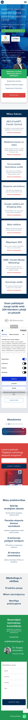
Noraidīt (14, 388)
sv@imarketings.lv (14, 674)
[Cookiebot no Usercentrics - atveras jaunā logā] (20, 331)
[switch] (24, 363)
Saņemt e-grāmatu (14, 499)
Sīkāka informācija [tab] (14, 334)
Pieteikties (14, 95)
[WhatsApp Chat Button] (24, 716)
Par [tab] (23, 334)
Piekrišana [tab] (4, 334)
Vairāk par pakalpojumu (14, 132)
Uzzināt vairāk (14, 400)
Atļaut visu (14, 378)
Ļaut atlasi (14, 383)
